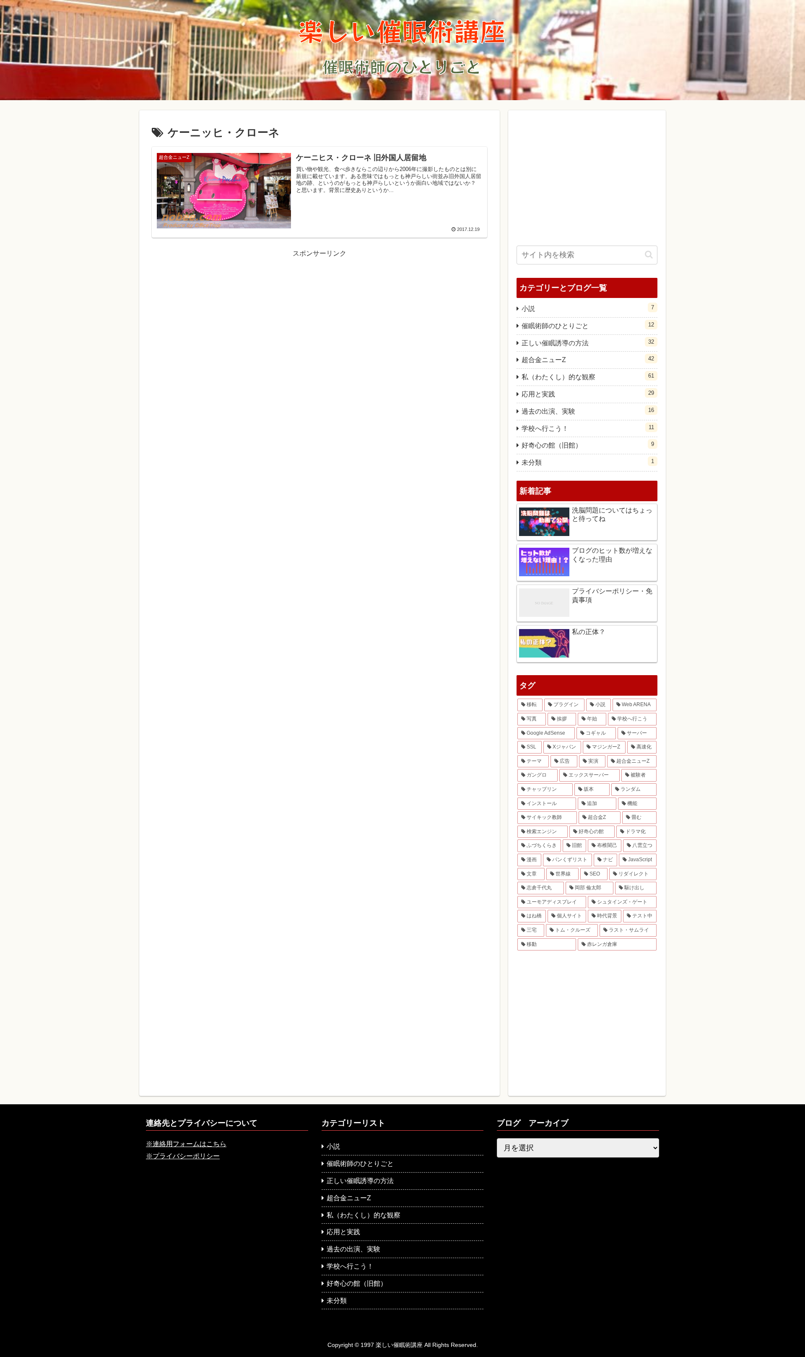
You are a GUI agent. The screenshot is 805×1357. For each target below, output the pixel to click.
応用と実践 (588, 394)
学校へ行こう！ (588, 428)
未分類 (588, 462)
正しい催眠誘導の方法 (588, 343)
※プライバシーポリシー (183, 1156)
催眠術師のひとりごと (588, 325)
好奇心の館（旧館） (588, 445)
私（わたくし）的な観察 (588, 377)
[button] (648, 254)
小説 (588, 308)
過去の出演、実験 (588, 411)
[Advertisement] (319, 318)
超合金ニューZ (588, 359)
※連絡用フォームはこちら (186, 1143)
